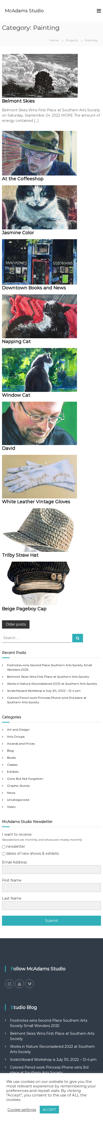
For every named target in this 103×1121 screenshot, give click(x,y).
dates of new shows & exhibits (32, 853)
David (8, 448)
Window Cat (16, 395)
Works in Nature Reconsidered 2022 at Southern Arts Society (52, 683)
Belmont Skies (18, 101)
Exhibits (12, 771)
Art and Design (18, 729)
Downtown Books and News (34, 288)
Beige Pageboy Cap (24, 609)
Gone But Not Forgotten (25, 779)
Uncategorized (18, 800)
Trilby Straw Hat (20, 555)
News (11, 793)
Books (11, 757)
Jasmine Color (18, 232)
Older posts (16, 624)
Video (11, 807)
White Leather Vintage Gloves (36, 501)
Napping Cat (16, 341)
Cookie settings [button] (22, 1109)
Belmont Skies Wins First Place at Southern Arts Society (48, 676)
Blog (10, 750)
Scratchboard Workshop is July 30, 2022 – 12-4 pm (43, 691)
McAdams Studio (24, 11)
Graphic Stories (18, 786)
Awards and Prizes (21, 743)
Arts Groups (15, 736)
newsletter (15, 846)
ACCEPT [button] (49, 1109)
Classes (12, 764)
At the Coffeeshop (23, 179)
